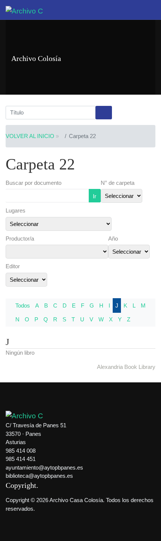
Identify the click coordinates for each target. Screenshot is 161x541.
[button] (151, 10)
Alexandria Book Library (126, 367)
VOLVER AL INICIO (30, 136)
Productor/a (20, 238)
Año (113, 238)
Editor (13, 266)
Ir (94, 196)
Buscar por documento (33, 183)
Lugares (15, 210)
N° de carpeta (117, 183)
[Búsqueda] (103, 112)
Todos (22, 305)
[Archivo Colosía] (24, 11)
